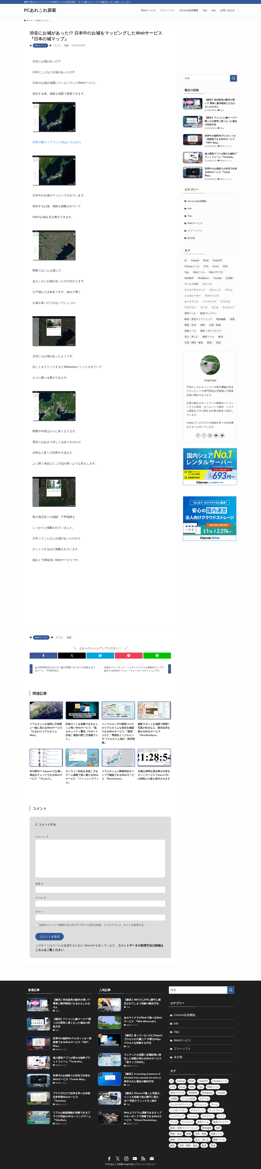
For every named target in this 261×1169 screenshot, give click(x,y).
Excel (216, 266)
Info (189, 208)
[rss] (143, 1158)
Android (195, 260)
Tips (189, 215)
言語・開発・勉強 (193, 342)
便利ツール (190, 313)
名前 (39, 883)
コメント (41, 836)
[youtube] (216, 435)
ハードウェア (209, 301)
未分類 (191, 238)
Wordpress (203, 278)
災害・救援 (215, 325)
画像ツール (190, 330)
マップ (57, 45)
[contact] (222, 435)
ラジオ (214, 307)
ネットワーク (191, 301)
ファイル (225, 301)
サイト (39, 911)
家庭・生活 (190, 325)
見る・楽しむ (191, 336)
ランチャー (228, 307)
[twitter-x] (204, 435)
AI (185, 260)
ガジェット (215, 289)
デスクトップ (212, 295)
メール (40, 897)
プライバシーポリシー (145, 1164)
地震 (232, 319)
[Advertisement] (100, 599)
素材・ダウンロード (210, 330)
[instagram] (210, 435)
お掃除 (229, 278)
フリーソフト (194, 230)
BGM (205, 260)
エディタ (207, 284)
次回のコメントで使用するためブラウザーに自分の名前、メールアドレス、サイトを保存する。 (92, 924)
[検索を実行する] (233, 78)
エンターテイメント (194, 289)
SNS (225, 266)
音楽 (218, 342)
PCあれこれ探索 (40, 10)
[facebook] (198, 435)
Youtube (217, 278)
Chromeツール (191, 266)
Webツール (199, 272)
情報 (66, 45)
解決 (220, 336)
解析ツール (208, 336)
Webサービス (40, 45)
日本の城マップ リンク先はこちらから (56, 142)
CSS (206, 266)
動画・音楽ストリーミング (198, 319)
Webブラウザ (216, 272)
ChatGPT (217, 260)
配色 (209, 342)
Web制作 (189, 278)
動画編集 (221, 319)
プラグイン (190, 307)
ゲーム (228, 289)
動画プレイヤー (208, 313)
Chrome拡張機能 (196, 201)
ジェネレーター (192, 295)
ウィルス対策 (191, 284)
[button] (43, 656)
